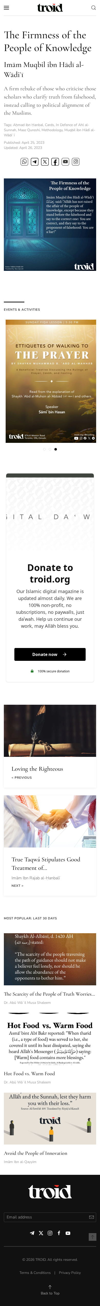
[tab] (44, 449)
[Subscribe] (91, 1217)
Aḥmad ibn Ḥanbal (28, 124)
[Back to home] (50, 7)
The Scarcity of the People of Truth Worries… (49, 994)
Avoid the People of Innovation (35, 1153)
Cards (49, 124)
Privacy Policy (70, 1272)
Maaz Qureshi (29, 130)
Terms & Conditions (35, 1272)
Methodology (52, 130)
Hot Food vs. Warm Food (29, 1074)
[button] (6, 7)
